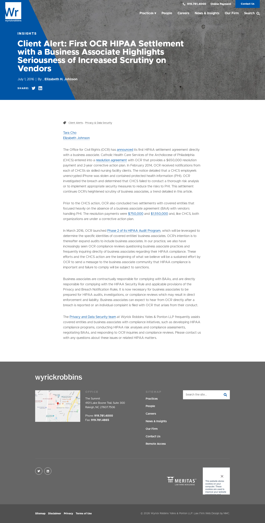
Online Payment (221, 4)
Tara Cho (69, 133)
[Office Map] (57, 406)
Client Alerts (76, 123)
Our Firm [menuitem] (232, 13)
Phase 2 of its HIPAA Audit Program (133, 230)
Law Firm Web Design (206, 513)
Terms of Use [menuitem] (84, 513)
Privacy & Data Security (98, 123)
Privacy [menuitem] (68, 513)
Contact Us (247, 4)
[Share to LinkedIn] (40, 88)
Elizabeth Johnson (76, 138)
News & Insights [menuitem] (207, 13)
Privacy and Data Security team (93, 317)
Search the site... (196, 394)
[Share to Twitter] (34, 88)
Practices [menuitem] (147, 13)
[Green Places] (216, 481)
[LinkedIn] (47, 471)
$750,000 (135, 214)
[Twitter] (38, 471)
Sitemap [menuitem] (40, 513)
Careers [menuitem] (183, 13)
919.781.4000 (196, 4)
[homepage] (13, 12)
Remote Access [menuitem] (156, 443)
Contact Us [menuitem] (153, 436)
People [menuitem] (167, 13)
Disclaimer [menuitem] (54, 513)
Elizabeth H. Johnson (61, 79)
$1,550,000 (159, 214)
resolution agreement (111, 160)
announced (125, 149)
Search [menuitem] (249, 13)
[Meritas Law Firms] (181, 481)
